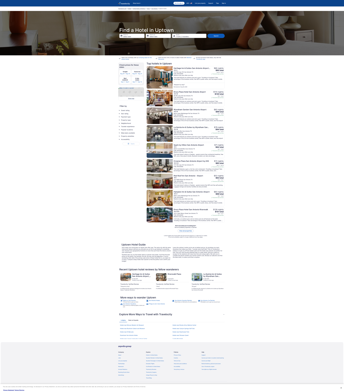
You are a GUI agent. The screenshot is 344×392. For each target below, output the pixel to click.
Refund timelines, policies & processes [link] (211, 363)
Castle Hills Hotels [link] (178, 338)
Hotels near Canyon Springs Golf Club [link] (184, 328)
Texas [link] (148, 8)
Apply (131, 144)
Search (216, 36)
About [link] (119, 355)
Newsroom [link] (121, 366)
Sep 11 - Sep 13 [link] (137, 82)
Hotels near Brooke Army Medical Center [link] (184, 325)
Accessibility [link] (177, 366)
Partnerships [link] (121, 363)
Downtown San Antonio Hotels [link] (129, 335)
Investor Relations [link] (122, 369)
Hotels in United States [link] (151, 355)
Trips (217, 3)
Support (210, 3)
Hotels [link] (129, 8)
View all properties (185, 231)
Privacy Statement (8, 390)
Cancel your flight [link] (206, 360)
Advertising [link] (121, 375)
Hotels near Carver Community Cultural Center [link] (133, 338)
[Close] (341, 388)
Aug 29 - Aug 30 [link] (125, 73)
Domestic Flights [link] (150, 363)
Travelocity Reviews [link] (151, 369)
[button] (172, 314)
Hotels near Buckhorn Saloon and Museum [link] (132, 328)
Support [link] (204, 355)
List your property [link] (122, 360)
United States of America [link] (139, 8)
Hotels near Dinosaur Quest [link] (180, 335)
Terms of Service (19, 390)
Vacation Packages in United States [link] (155, 360)
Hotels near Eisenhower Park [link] (181, 332)
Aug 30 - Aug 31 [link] (137, 73)
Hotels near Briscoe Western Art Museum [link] (132, 325)
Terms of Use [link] (177, 360)
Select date (127, 36)
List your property (200, 3)
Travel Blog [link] (149, 378)
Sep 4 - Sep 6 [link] (125, 82)
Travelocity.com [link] (122, 8)
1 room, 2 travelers (182, 36)
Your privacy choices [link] (179, 369)
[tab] (123, 320)
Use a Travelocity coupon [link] (208, 366)
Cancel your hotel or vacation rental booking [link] (213, 358)
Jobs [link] (119, 358)
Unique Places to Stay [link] (151, 375)
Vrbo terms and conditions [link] (180, 363)
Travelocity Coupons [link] (151, 372)
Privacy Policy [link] (177, 355)
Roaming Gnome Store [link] (123, 372)
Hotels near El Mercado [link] (127, 332)
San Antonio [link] (154, 8)
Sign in (224, 3)
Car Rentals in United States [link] (153, 366)
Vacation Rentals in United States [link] (154, 358)
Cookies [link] (176, 358)
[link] (133, 301)
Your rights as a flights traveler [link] (209, 369)
